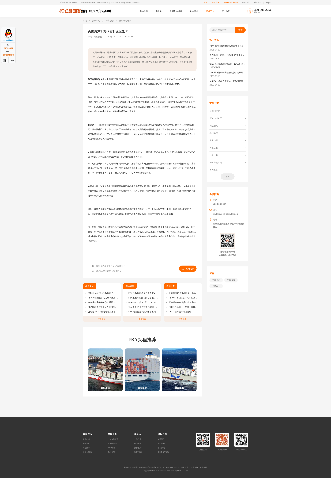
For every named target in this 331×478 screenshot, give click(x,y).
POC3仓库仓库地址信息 (180, 312)
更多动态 (182, 319)
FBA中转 (137, 443)
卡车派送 (161, 448)
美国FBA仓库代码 (231, 2)
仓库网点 (194, 11)
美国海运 (87, 434)
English (269, 3)
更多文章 (101, 319)
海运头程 (144, 11)
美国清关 (161, 439)
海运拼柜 (86, 439)
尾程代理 (162, 434)
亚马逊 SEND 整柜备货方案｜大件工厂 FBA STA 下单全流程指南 (103, 312)
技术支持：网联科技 (198, 467)
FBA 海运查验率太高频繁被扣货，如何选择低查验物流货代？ (143, 312)
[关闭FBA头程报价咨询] (12, 60)
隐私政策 (184, 467)
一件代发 (137, 439)
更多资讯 (142, 319)
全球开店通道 (176, 11)
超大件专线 (112, 443)
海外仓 (159, 11)
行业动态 (110, 21)
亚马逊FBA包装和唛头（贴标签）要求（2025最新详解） (184, 293)
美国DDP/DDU (163, 452)
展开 (227, 177)
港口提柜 (161, 443)
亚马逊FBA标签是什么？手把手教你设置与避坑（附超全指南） (184, 302)
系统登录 (257, 2)
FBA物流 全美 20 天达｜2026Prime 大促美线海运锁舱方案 (103, 307)
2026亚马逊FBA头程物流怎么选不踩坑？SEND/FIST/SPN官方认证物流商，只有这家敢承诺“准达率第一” (103, 293)
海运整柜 (86, 443)
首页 (206, 2)
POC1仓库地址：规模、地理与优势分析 (184, 307)
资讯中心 (210, 11)
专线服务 (112, 434)
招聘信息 (246, 2)
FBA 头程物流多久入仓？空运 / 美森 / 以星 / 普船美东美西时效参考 (103, 298)
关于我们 (226, 11)
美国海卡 (86, 448)
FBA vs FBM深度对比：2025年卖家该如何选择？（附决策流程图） (184, 298)
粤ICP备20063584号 (171, 467)
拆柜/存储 (138, 452)
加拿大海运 (87, 452)
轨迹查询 (215, 2)
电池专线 (111, 452)
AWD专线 (111, 448)
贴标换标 (137, 448)
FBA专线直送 (113, 439)
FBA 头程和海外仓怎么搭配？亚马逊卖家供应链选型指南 (103, 302)
